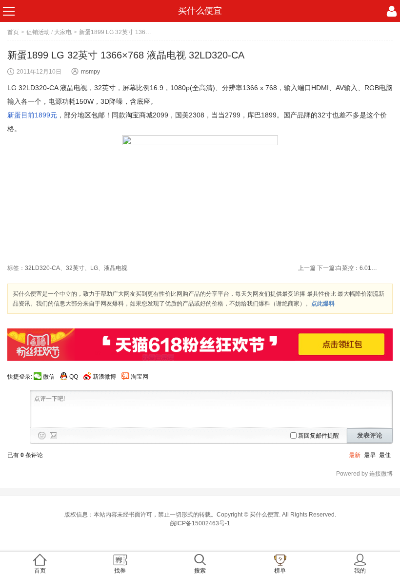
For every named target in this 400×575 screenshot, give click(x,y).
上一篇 (307, 268)
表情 (42, 436)
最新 (354, 455)
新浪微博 (104, 376)
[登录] (391, 11)
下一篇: (348, 268)
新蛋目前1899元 (32, 115)
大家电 (63, 32)
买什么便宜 (200, 11)
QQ (73, 376)
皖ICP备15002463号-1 (200, 523)
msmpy (90, 71)
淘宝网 (139, 376)
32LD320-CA (42, 268)
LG (94, 268)
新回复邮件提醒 (318, 435)
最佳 (385, 455)
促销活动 (38, 32)
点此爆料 (323, 303)
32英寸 (75, 268)
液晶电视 (115, 268)
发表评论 (369, 435)
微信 (49, 376)
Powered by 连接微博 (364, 473)
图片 (54, 436)
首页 (13, 32)
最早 (370, 455)
